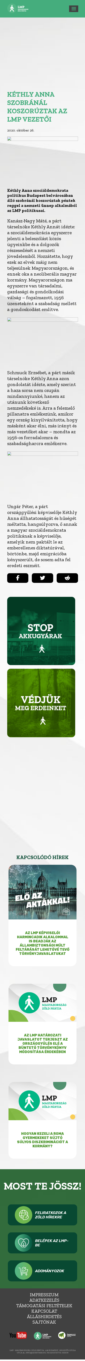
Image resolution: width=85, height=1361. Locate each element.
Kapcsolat (44, 1311)
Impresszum (44, 1294)
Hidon (65, 1352)
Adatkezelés (44, 1300)
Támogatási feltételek (44, 1305)
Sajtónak (44, 1322)
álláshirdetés (44, 1316)
